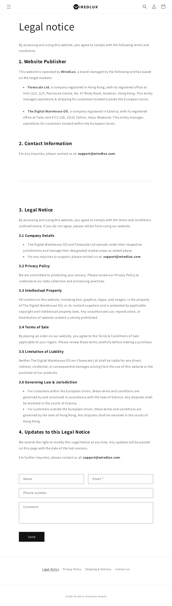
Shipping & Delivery (98, 569)
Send (31, 537)
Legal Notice (50, 569)
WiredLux (79, 596)
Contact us (122, 569)
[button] (8, 6)
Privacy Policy (72, 569)
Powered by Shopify (96, 596)
